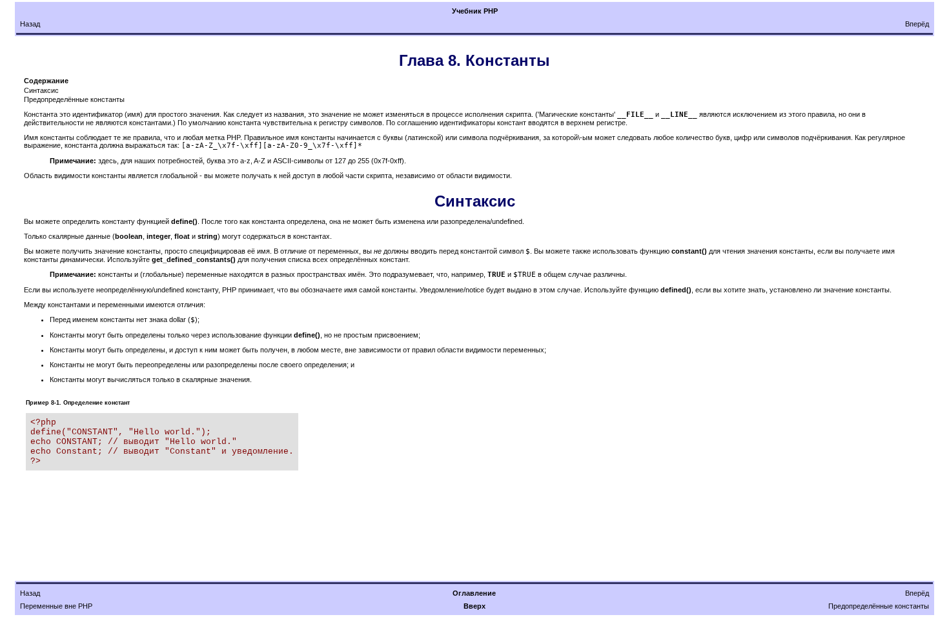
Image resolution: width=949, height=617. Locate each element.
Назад (30, 24)
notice (474, 290)
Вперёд (917, 24)
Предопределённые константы (74, 99)
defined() (675, 290)
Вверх (474, 606)
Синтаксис (41, 90)
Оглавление (474, 593)
